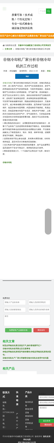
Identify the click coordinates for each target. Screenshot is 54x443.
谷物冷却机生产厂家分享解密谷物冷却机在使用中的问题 (25, 358)
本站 (49, 71)
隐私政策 (46, 436)
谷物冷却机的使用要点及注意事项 (16, 349)
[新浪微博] (17, 1)
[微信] (22, 1)
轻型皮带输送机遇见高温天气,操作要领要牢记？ (22, 345)
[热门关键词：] (48, 11)
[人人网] (4, 1)
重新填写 (41, 330)
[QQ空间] (13, 1)
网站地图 (27, 440)
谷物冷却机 (7, 162)
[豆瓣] (8, 1)
